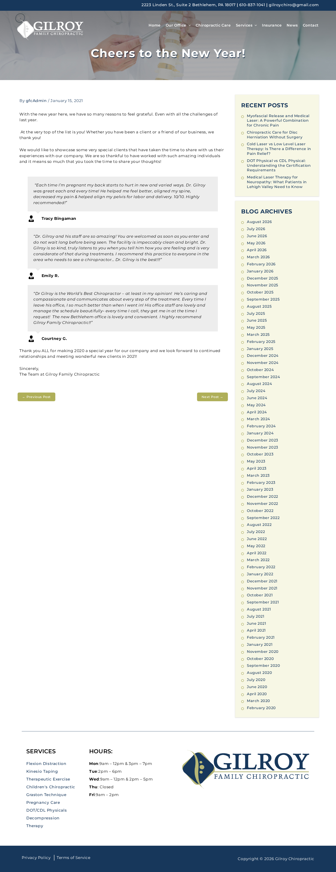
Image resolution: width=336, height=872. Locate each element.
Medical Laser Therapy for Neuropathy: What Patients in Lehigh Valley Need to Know (277, 182)
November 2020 (263, 651)
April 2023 (257, 468)
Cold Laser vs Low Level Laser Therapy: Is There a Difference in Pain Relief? (279, 149)
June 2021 (256, 623)
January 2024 (260, 433)
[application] (188, 25)
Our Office (176, 25)
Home (154, 25)
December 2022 (262, 496)
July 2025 (256, 313)
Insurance (272, 25)
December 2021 (262, 581)
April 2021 (256, 630)
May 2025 (256, 327)
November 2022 (262, 503)
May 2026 (256, 243)
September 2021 (263, 602)
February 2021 (261, 637)
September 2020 (263, 665)
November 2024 (263, 363)
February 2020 (261, 708)
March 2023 (258, 475)
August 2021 (259, 609)
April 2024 (257, 412)
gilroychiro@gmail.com (294, 5)
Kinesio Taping (42, 771)
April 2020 (257, 694)
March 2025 (258, 334)
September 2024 (263, 377)
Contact (311, 25)
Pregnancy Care (43, 802)
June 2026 (257, 236)
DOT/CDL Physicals (46, 810)
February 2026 (261, 264)
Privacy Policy (36, 857)
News (292, 25)
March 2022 (258, 560)
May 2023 (256, 461)
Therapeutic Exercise (48, 779)
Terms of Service (74, 857)
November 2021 (262, 588)
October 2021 (260, 595)
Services (244, 25)
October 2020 (260, 659)
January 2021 (259, 644)
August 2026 (259, 222)
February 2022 (261, 567)
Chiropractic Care (213, 25)
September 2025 (263, 299)
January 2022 (260, 574)
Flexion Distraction (46, 763)
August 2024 (259, 384)
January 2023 (260, 489)
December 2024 (263, 355)
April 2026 (257, 250)
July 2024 (256, 391)
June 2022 (257, 539)
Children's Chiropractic (50, 787)
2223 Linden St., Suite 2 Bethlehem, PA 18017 (188, 5)
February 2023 (261, 482)
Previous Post (36, 397)
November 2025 (262, 285)
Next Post (212, 397)
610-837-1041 (252, 5)
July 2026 (256, 229)
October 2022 (260, 511)
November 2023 (262, 447)
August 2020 (259, 672)
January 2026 (260, 271)
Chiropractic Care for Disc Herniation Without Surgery (275, 134)
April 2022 (257, 553)
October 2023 (260, 454)
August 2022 (259, 524)
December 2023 (262, 440)
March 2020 (258, 701)
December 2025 (262, 278)
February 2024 (261, 426)
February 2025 (261, 341)
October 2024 (260, 370)
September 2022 (263, 518)
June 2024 (257, 398)
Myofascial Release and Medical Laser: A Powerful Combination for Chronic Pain (278, 121)
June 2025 (257, 320)
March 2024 (258, 419)
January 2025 (260, 349)
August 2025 (259, 306)
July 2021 (255, 616)
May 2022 (256, 546)
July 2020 (256, 680)
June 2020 (257, 687)
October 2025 (260, 292)
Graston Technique (46, 794)
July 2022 (256, 532)
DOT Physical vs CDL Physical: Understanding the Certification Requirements (279, 165)
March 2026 (258, 257)
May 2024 (256, 405)
